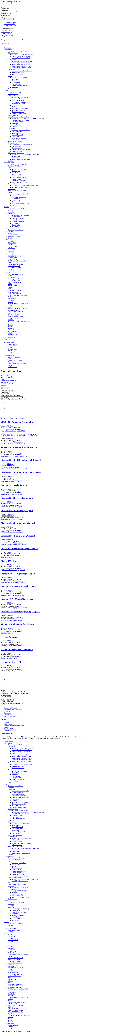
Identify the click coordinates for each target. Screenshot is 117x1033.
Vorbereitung (8, 49)
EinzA (10, 262)
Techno (10, 326)
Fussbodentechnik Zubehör (19, 85)
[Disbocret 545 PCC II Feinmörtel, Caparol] (14, 469)
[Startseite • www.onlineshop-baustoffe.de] (10, 1)
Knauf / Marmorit (13, 277)
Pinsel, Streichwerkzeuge (19, 218)
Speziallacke (15, 105)
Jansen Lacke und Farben (15, 274)
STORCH (11, 320)
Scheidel (10, 302)
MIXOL (10, 289)
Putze (9, 167)
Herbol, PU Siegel (9, 637)
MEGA (10, 284)
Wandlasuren (15, 123)
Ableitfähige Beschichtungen (20, 187)
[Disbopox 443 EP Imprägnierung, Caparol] (14, 607)
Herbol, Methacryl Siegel (12, 662)
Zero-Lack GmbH (13, 334)
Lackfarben (11, 95)
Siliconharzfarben (17, 146)
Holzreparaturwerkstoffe (19, 110)
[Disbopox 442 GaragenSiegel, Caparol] (13, 570)
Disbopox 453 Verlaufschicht (14, 485)
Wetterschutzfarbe (13, 94)
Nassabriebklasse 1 (17, 131)
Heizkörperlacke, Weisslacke (20, 108)
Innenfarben (11, 128)
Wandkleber (15, 81)
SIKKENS (11, 313)
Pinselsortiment (16, 216)
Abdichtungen (16, 198)
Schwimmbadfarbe (17, 99)
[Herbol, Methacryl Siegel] (9, 658)
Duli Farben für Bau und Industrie (18, 261)
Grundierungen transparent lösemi (21, 66)
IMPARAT (11, 272)
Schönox (10, 305)
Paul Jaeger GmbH (13, 292)
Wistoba (10, 333)
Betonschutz (11, 189)
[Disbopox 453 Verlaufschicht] (10, 481)
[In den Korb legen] (1, 45)
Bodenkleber (15, 79)
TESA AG (11, 328)
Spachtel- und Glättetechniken (20, 120)
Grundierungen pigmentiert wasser (22, 64)
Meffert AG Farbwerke (14, 282)
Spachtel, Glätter (16, 223)
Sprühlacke (11, 233)
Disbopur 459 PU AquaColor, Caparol (18, 599)
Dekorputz (15, 172)
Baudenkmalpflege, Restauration (17, 190)
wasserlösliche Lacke (18, 100)
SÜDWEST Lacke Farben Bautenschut (19, 321)
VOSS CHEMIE (13, 331)
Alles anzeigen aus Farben (15, 92)
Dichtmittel (11, 212)
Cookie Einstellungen (10, 716)
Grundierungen (12, 59)
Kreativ (6, 228)
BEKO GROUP (13, 246)
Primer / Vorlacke (13, 53)
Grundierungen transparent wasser (21, 63)
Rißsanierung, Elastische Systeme (21, 149)
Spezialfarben (16, 139)
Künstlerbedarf (12, 235)
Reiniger (10, 89)
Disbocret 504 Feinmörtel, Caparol (17, 510)
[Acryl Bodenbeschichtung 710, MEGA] (13, 431)
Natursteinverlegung (17, 202)
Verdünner (11, 210)
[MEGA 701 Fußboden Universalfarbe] (12, 418)
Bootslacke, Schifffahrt (14, 166)
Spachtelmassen (12, 69)
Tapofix (10, 325)
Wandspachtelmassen (18, 72)
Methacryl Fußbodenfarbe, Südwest (17, 624)
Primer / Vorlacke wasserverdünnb (22, 56)
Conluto (10, 253)
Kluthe (10, 275)
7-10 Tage (10, 426)
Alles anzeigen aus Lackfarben (20, 97)
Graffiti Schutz (12, 205)
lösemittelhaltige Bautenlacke (20, 103)
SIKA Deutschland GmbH (15, 311)
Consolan (11, 254)
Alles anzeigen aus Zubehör (16, 208)
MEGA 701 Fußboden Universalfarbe (18, 422)
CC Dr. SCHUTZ (13, 249)
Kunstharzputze (16, 176)
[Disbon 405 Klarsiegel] (8, 557)
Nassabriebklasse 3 (17, 135)
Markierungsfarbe (13, 115)
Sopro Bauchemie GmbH (15, 316)
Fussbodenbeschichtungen (15, 184)
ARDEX (10, 244)
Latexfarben (15, 136)
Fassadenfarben (12, 143)
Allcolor (10, 241)
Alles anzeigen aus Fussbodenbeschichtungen (25, 185)
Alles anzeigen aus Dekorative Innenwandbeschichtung (28, 118)
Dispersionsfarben (17, 148)
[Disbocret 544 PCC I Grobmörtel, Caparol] (14, 456)
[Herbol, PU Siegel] (7, 633)
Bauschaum (15, 87)
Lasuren (10, 231)
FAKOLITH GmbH (14, 266)
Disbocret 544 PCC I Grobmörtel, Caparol (21, 460)
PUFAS (10, 297)
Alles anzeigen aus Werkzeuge (20, 215)
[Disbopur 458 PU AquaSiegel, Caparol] (13, 582)
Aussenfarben (16, 156)
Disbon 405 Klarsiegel (11, 561)
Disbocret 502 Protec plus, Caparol (17, 498)
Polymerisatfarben (17, 151)
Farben (6, 90)
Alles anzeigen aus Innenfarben (21, 130)
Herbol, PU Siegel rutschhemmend (17, 649)
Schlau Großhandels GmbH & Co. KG (19, 303)
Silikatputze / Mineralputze (19, 180)
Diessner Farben (12, 257)
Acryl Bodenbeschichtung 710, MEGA (19, 435)
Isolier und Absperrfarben (19, 138)
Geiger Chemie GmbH (14, 267)
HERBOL (11, 271)
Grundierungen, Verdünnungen (21, 159)
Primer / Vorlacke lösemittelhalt (21, 58)
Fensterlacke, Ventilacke (19, 102)
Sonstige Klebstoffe (17, 84)
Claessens (11, 251)
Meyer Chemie (12, 285)
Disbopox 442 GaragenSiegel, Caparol (18, 574)
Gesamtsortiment (9, 342)
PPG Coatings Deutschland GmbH (18, 295)
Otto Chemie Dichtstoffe (15, 290)
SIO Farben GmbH (13, 315)
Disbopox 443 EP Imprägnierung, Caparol (20, 611)
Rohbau (14, 195)
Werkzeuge (11, 213)
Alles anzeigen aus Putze (19, 169)
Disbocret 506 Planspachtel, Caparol (18, 536)
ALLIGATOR (12, 243)
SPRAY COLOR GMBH (15, 318)
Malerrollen (15, 220)
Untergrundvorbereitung (19, 197)
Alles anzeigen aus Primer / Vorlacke (22, 54)
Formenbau (15, 126)
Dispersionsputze (17, 174)
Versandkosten (18, 429)
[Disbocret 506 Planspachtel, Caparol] (12, 532)
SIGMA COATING (14, 310)
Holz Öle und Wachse (18, 112)
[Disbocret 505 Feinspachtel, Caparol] (12, 519)
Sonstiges (11, 238)
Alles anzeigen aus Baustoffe (20, 194)
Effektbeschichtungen (18, 121)
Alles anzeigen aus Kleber (19, 77)
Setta (9, 307)
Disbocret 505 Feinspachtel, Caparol (18, 523)
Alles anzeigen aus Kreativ (15, 230)
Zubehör (6, 207)
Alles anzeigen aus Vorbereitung (17, 51)
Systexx (10, 323)
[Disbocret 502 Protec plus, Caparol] (11, 494)
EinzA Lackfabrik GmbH (15, 264)
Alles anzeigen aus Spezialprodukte (18, 164)
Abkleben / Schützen (18, 221)
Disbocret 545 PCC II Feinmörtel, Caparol (21, 472)
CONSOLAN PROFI (14, 256)
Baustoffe (11, 192)
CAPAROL (11, 248)
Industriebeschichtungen (19, 113)
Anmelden (10, 19)
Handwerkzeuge (16, 226)
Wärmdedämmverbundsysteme (21, 182)
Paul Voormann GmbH (14, 293)
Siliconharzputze (16, 179)
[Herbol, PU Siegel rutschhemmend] (11, 645)
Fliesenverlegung (17, 200)
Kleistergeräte (16, 225)
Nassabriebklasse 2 (17, 133)
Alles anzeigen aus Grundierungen (22, 61)
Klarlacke (14, 107)
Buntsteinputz (16, 171)
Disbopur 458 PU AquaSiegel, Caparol (19, 586)
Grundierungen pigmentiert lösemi (21, 67)
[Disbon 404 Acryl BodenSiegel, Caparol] (13, 544)
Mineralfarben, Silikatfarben (16, 153)
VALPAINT (11, 330)
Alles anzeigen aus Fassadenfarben (22, 144)
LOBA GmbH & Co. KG (15, 280)
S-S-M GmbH (12, 298)
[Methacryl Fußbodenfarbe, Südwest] (12, 620)
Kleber (10, 76)
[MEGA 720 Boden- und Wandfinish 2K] (13, 443)
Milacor (10, 287)
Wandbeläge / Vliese (14, 236)
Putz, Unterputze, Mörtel (19, 177)
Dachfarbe (11, 161)
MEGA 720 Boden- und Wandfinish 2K (19, 447)
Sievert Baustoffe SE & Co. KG (17, 308)
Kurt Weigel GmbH (13, 279)
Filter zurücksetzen (14, 395)
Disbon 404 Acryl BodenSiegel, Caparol (19, 548)
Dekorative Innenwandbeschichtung (18, 117)
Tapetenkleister (16, 82)
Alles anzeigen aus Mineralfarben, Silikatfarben (25, 154)
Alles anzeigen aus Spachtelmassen (22, 71)
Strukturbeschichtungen (18, 125)
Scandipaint (11, 300)
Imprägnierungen (9, 48)
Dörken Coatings (13, 259)
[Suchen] (1, 7)
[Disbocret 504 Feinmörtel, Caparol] (11, 506)
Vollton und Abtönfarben (15, 141)
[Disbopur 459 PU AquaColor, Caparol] (12, 595)
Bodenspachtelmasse (18, 74)
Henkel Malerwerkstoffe (15, 269)
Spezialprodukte (9, 162)
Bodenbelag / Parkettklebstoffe (20, 203)
